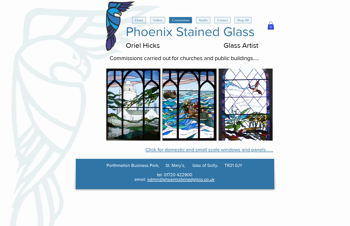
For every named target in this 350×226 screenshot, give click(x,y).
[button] (270, 25)
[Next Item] (267, 104)
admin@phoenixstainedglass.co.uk (180, 179)
